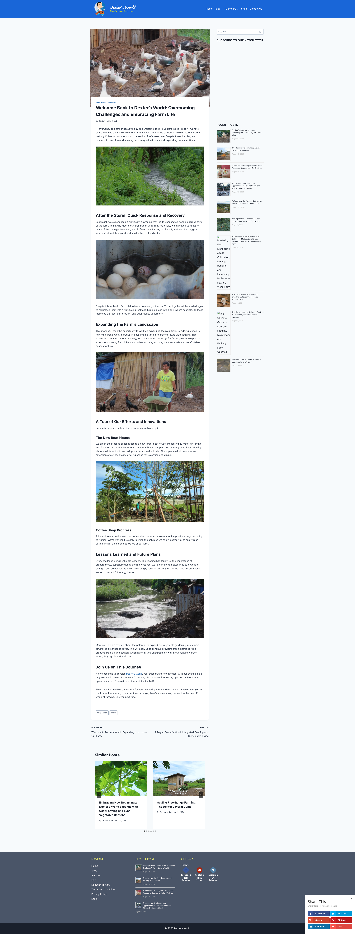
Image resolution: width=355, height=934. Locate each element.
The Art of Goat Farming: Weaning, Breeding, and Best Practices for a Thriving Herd (245, 296)
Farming (112, 102)
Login (94, 898)
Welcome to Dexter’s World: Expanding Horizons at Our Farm (119, 731)
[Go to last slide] (99, 795)
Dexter (102, 121)
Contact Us (256, 8)
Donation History (100, 884)
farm (113, 713)
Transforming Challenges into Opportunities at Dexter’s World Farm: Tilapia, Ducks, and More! (246, 185)
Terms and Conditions (103, 889)
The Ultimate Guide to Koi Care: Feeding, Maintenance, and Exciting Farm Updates (247, 314)
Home (209, 8)
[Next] (201, 795)
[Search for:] (240, 31)
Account (96, 875)
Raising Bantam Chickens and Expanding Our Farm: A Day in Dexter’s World (246, 132)
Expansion (101, 102)
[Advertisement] (240, 96)
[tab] (144, 831)
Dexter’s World (134, 673)
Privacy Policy (99, 894)
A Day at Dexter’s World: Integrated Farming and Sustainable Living (181, 731)
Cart (93, 880)
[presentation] (121, 778)
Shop (244, 8)
